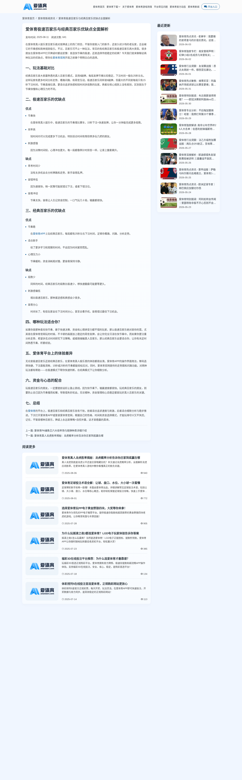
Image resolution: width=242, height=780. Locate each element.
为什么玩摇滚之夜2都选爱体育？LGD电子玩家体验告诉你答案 (100, 533)
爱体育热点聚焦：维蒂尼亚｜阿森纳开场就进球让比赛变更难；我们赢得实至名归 (197, 82)
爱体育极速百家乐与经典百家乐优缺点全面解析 (84, 18)
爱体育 (31, 410)
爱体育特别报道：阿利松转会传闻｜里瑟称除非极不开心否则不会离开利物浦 (197, 201)
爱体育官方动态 (178, 7)
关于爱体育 (128, 7)
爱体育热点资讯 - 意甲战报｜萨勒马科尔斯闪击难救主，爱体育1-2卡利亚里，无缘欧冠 (197, 171)
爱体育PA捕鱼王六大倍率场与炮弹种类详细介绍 (60, 430)
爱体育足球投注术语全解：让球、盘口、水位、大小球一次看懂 (101, 483)
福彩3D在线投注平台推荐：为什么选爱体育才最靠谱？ (96, 558)
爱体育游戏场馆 (144, 7)
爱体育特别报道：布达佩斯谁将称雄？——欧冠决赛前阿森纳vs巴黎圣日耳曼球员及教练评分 (197, 97)
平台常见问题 (161, 7)
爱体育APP (39, 233)
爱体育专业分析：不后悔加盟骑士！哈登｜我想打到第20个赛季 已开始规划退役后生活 (196, 112)
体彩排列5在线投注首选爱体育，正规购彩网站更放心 (95, 583)
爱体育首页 (99, 7)
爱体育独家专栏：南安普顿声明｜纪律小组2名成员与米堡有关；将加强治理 (197, 53)
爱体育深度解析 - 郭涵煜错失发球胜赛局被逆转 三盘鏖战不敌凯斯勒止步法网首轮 (197, 156)
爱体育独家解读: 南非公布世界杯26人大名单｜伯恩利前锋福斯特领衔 (197, 127)
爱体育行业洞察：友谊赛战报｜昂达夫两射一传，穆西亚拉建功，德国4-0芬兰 (197, 68)
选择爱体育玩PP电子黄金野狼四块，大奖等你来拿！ (94, 508)
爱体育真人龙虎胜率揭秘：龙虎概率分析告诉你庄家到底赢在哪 (68, 435)
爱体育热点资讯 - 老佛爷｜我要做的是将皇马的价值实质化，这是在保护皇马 (197, 38)
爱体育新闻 (193, 7)
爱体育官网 (59, 57)
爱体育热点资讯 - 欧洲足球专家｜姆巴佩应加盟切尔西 (197, 186)
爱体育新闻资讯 (46, 18)
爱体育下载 (112, 7)
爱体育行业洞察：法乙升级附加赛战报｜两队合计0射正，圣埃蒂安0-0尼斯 (197, 142)
